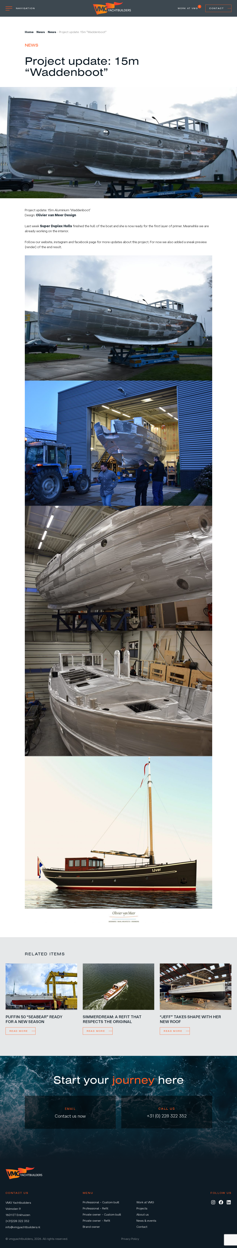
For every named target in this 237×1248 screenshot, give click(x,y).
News (40, 32)
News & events (146, 1220)
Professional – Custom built (101, 1202)
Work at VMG (188, 8)
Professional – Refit (95, 1208)
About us (142, 1214)
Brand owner (91, 1226)
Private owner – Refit (96, 1220)
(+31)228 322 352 (17, 1221)
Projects (141, 1208)
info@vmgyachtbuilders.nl (23, 1227)
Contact (216, 8)
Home (29, 32)
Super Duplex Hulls (56, 226)
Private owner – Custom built (102, 1214)
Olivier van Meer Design (56, 215)
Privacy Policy (130, 1238)
